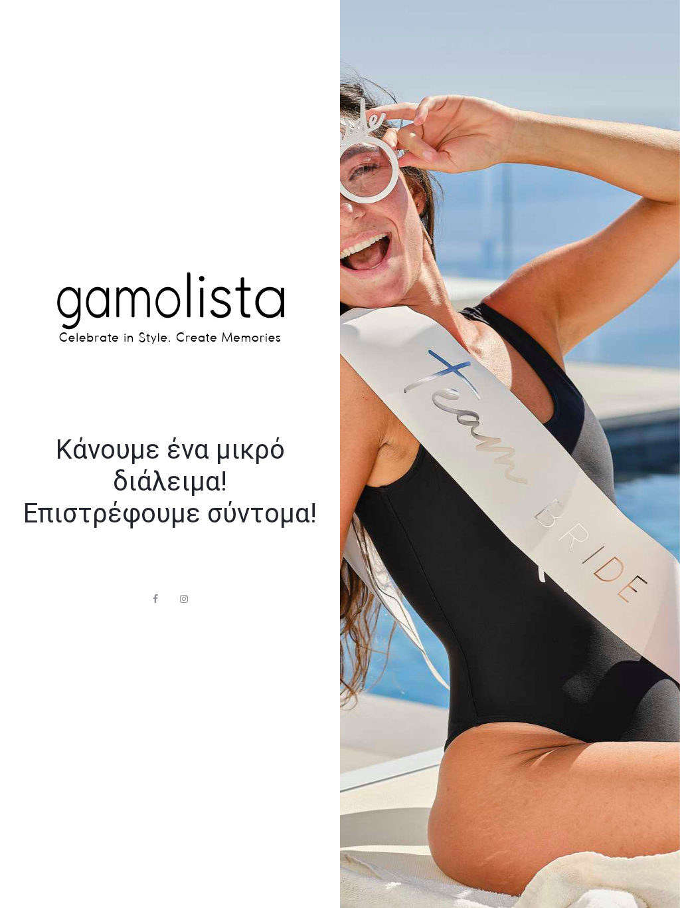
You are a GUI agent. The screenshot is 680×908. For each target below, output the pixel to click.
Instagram (184, 599)
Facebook (155, 599)
